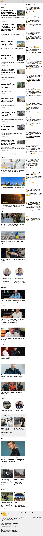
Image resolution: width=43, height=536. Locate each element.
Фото (2, 438)
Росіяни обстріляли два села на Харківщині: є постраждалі (33, 112)
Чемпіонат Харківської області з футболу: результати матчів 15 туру (34, 12)
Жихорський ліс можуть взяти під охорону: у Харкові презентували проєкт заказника (33, 92)
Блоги (3, 265)
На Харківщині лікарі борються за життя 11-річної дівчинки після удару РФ (34, 168)
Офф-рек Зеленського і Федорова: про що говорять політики (33, 28)
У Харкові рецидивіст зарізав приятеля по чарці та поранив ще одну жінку (33, 17)
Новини (22, 512)
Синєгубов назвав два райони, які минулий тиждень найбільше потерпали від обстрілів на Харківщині (33, 38)
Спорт (3, 489)
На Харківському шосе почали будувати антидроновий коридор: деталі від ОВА (34, 152)
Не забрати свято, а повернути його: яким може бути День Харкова (34, 194)
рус (23, 1)
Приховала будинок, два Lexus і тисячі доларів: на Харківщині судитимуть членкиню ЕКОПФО (34, 62)
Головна (2, 4)
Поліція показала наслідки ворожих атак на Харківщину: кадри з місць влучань (33, 181)
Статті (3, 211)
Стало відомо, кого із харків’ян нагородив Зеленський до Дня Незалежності (33, 53)
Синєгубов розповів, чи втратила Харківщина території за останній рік (32, 142)
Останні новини (31, 4)
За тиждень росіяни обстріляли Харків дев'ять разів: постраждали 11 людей (33, 58)
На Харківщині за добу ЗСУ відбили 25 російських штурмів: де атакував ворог (33, 210)
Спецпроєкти (5, 415)
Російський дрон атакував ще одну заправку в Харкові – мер (33, 146)
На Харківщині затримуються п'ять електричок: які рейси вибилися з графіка (33, 84)
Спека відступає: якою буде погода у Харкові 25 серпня (33, 25)
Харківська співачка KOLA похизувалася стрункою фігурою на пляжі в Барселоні (33, 8)
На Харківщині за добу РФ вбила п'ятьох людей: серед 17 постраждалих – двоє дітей (33, 203)
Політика (3, 344)
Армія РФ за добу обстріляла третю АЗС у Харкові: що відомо (33, 156)
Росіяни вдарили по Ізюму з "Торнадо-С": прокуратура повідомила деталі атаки (33, 124)
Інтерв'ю (3, 287)
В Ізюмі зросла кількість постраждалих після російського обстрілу (32, 108)
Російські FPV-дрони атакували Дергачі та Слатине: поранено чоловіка (34, 177)
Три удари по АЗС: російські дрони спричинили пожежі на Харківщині (33, 72)
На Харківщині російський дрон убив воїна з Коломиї (33, 50)
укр (22, 1)
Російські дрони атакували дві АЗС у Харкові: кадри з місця (34, 99)
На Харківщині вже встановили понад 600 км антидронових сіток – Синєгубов (33, 120)
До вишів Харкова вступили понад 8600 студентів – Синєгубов (33, 149)
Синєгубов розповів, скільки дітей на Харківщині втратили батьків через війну (33, 133)
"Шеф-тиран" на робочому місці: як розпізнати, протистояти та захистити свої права (33, 46)
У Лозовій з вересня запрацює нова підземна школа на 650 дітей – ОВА (34, 80)
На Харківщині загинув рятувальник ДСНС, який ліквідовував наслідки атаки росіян (33, 164)
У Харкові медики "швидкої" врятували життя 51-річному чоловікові (34, 104)
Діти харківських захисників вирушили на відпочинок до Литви (33, 21)
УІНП (5, 4)
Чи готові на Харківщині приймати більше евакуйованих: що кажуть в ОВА (33, 129)
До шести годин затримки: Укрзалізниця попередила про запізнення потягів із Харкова (33, 186)
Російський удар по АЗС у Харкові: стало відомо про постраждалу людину (33, 137)
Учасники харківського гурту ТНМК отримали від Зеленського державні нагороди (33, 33)
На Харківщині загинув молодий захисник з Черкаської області (34, 89)
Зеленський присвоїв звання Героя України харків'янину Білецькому (33, 116)
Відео (2, 466)
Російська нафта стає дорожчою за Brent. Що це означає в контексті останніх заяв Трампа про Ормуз (34, 67)
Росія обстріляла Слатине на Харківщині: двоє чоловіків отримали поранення (33, 219)
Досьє (3, 398)
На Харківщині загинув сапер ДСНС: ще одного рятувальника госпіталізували (33, 199)
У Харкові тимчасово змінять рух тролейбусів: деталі (33, 42)
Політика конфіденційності (37, 517)
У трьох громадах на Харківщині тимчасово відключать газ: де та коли (34, 96)
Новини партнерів (21, 415)
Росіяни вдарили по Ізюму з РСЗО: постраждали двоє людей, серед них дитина (33, 173)
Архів (15, 154)
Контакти (34, 516)
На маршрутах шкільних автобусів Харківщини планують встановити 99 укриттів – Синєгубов (33, 160)
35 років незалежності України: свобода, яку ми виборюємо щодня (33, 190)
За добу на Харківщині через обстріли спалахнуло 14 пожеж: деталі (33, 207)
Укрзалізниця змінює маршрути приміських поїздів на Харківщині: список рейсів (34, 76)
